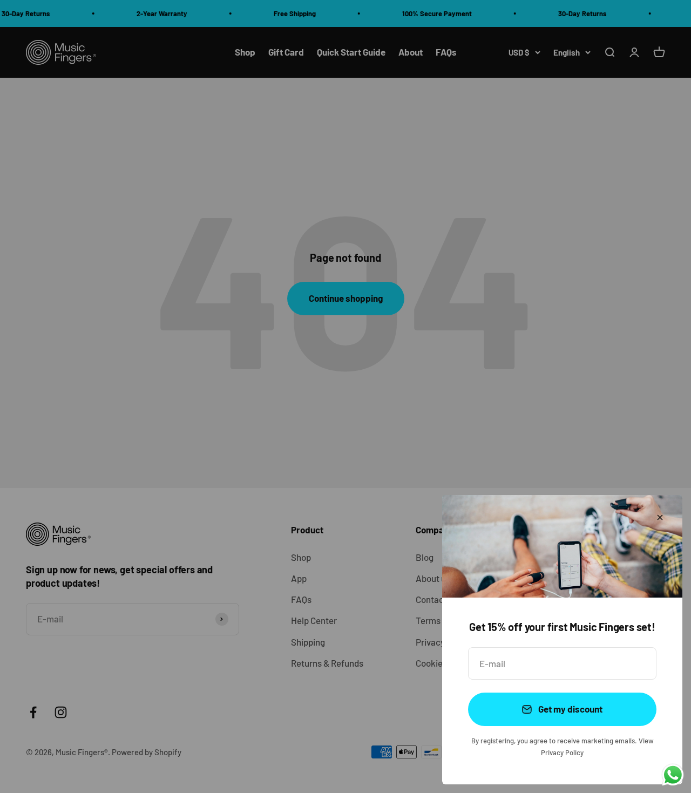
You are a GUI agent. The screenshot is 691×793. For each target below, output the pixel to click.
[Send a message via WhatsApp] (673, 775)
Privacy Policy (562, 752)
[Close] (660, 517)
